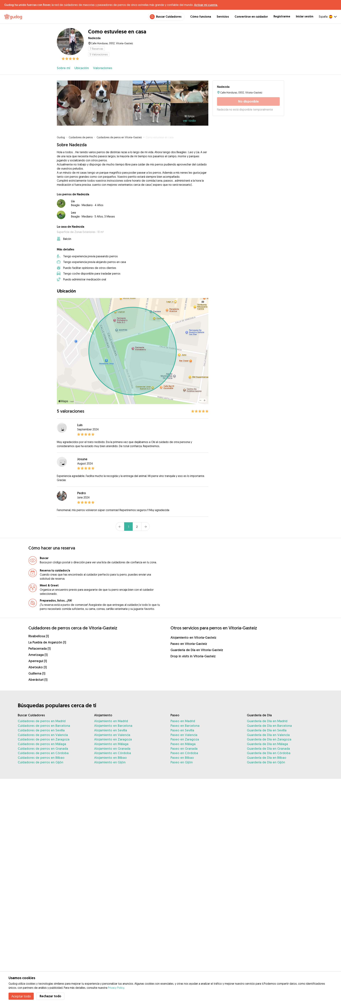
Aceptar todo (21, 996)
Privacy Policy (116, 987)
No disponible (248, 101)
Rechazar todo (50, 996)
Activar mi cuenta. (206, 5)
